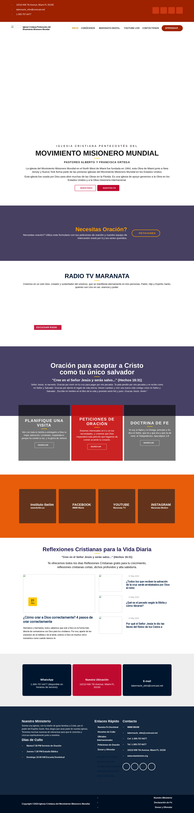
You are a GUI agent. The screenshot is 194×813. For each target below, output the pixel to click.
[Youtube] (134, 766)
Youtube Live (132, 28)
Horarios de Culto (106, 732)
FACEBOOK (81, 504)
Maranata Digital (109, 28)
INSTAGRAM (161, 504)
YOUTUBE (121, 504)
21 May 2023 (134, 576)
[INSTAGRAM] (146, 506)
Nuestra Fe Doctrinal (108, 727)
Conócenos (88, 28)
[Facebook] (126, 766)
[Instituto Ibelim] (25, 506)
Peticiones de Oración (109, 745)
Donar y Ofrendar (106, 749)
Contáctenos (150, 28)
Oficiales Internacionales (105, 738)
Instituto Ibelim (42, 504)
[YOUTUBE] (108, 506)
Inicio (75, 28)
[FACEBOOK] (67, 506)
